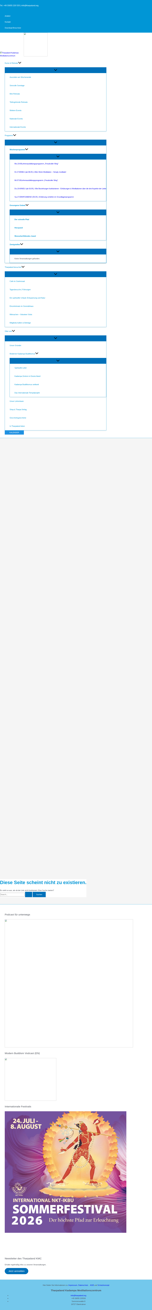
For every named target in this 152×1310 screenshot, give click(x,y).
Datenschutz (83, 1285)
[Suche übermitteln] (28, 894)
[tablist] (144, 1231)
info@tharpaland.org (78, 1295)
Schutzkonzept (103, 1285)
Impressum (72, 1285)
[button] (19, 63)
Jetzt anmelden (16, 1271)
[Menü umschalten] (55, 70)
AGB (92, 1285)
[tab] (144, 1231)
